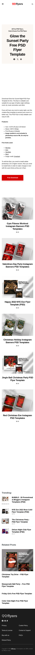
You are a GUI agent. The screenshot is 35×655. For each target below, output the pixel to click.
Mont (7, 154)
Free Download (12, 178)
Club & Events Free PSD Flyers (17, 31)
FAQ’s (21, 635)
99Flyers (13, 648)
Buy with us (5, 635)
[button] (3, 4)
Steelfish (8, 152)
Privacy (4, 625)
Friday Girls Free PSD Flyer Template (17, 594)
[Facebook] (2, 621)
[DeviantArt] (7, 621)
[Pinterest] (5, 621)
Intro (6, 150)
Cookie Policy (23, 625)
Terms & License (7, 630)
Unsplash (17, 156)
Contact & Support (25, 630)
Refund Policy (6, 640)
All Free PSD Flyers (17, 29)
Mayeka (7, 148)
